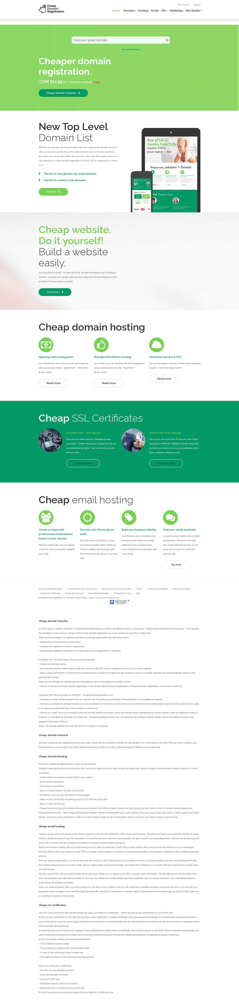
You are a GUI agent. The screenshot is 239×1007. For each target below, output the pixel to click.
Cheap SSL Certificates (50, 593)
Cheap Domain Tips (122, 593)
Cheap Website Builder (98, 593)
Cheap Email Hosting (182, 589)
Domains (128, 10)
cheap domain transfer (62, 699)
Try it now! (53, 291)
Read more (53, 383)
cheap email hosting (57, 860)
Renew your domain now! (147, 747)
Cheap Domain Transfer (61, 92)
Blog (138, 593)
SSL (163, 10)
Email (154, 10)
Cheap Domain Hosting (157, 589)
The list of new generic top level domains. (70, 173)
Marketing (176, 10)
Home (116, 10)
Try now (51, 191)
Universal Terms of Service (107, 598)
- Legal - (91, 598)
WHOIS (139, 589)
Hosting (143, 10)
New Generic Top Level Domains (116, 589)
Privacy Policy (81, 598)
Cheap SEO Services (74, 593)
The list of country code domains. (64, 180)
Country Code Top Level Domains (82, 589)
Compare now (83, 463)
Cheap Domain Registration (51, 589)
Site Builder (193, 10)
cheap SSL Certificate (97, 992)
